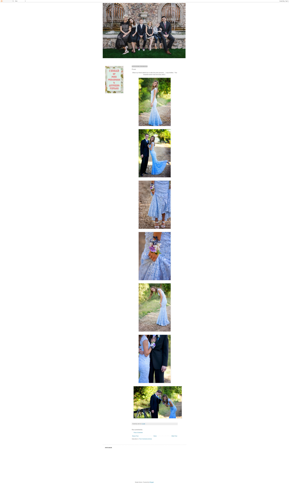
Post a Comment (138, 432)
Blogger (152, 482)
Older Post (174, 436)
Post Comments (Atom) (145, 439)
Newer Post (135, 436)
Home (155, 436)
